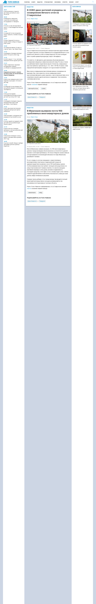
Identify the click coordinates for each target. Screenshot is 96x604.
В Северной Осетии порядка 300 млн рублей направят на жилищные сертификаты (13, 88)
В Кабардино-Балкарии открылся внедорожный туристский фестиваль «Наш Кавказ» (13, 102)
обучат (29, 188)
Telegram (42, 97)
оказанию (34, 84)
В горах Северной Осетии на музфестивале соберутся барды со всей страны (13, 42)
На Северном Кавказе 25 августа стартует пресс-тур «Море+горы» (13, 48)
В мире (33, 2)
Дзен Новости (32, 97)
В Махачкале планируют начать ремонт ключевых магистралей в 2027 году (12, 137)
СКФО (43, 88)
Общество (40, 2)
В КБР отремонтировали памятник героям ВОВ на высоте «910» (82, 108)
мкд (41, 192)
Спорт (77, 2)
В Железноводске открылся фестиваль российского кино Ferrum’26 (11, 13)
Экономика (57, 2)
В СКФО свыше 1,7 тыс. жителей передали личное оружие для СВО (13, 59)
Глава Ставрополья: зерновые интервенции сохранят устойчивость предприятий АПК (12, 66)
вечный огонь (33, 88)
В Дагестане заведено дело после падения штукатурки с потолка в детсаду (13, 80)
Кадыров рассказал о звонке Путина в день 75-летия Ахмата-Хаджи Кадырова (13, 73)
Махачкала (32, 192)
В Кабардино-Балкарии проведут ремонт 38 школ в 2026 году (13, 54)
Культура (64, 2)
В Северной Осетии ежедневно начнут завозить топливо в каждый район (13, 34)
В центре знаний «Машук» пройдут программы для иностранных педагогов (13, 144)
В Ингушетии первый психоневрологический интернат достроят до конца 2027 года (13, 95)
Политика (27, 2)
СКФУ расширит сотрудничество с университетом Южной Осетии (13, 116)
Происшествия (48, 2)
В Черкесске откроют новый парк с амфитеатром (82, 128)
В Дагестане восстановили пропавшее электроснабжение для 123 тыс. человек (13, 130)
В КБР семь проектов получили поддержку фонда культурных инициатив (12, 109)
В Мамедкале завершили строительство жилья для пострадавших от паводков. (11, 20)
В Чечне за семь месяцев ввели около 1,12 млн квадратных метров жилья (13, 27)
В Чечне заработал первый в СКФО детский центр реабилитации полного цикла (13, 122)
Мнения (71, 2)
